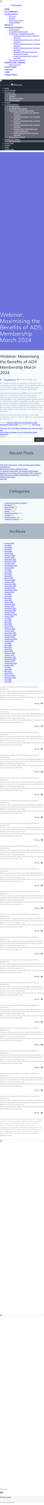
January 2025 (9, 582)
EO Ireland (8, 505)
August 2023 (9, 617)
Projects (9, 25)
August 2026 (9, 543)
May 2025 (8, 574)
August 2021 (9, 665)
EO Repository (14, 30)
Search (2, 436)
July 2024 (8, 594)
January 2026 (9, 557)
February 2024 (10, 604)
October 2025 (10, 564)
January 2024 (9, 606)
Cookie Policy (11, 75)
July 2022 (8, 643)
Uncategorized (10, 380)
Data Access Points (16, 20)
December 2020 (10, 678)
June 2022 (8, 645)
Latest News (11, 67)
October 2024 (10, 588)
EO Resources (11, 14)
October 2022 (10, 637)
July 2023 (8, 619)
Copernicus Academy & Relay (16, 503)
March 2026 (9, 553)
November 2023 (10, 610)
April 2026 (8, 551)
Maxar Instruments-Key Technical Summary (26, 134)
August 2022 (9, 641)
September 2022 (11, 639)
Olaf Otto (3, 479)
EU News (8, 509)
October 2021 (10, 661)
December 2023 (10, 608)
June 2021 (8, 669)
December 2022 (10, 633)
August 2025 (9, 568)
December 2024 (10, 584)
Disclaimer (4, 1489)
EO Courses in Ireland (17, 60)
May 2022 (8, 647)
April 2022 (8, 649)
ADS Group (36, 425)
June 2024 (8, 596)
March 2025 (9, 578)
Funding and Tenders (15, 62)
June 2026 (8, 547)
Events (7, 511)
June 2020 (8, 682)
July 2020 (8, 680)
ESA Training (9, 507)
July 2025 (8, 570)
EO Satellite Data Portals (18, 32)
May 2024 (8, 598)
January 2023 (9, 631)
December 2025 (10, 560)
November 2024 (10, 586)
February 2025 (10, 580)
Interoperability (14, 22)
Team (7, 72)
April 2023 (8, 625)
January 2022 (9, 655)
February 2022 (10, 653)
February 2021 (10, 676)
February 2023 (10, 629)
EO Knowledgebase (14, 27)
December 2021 (10, 657)
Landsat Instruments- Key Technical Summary (27, 118)
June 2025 (8, 572)
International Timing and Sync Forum (14, 469)
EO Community (12, 11)
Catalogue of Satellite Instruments (22, 34)
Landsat (8, 515)
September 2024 (11, 590)
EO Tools (12, 16)
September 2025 (11, 566)
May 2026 (8, 549)
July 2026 (8, 545)
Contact (9, 69)
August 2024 (9, 592)
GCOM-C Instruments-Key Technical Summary (27, 126)
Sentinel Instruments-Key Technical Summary (26, 114)
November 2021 (10, 659)
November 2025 (10, 562)
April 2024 (8, 600)
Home (7, 9)
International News (12, 513)
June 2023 (8, 621)
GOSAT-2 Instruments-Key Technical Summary (27, 122)
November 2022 (10, 635)
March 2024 (9, 602)
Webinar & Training (12, 519)
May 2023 (8, 623)
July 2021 (8, 667)
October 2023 (10, 612)
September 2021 (11, 663)
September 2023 (11, 614)
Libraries (12, 18)
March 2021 (9, 673)
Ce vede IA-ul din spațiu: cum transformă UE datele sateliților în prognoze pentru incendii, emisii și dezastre (20, 472)
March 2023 (9, 627)
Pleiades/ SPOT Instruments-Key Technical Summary (25, 53)
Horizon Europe (15, 65)
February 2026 (10, 555)
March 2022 (9, 651)
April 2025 (8, 576)
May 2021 (8, 671)
